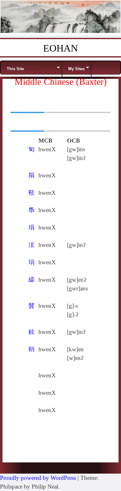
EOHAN (60, 48)
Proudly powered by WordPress (38, 478)
